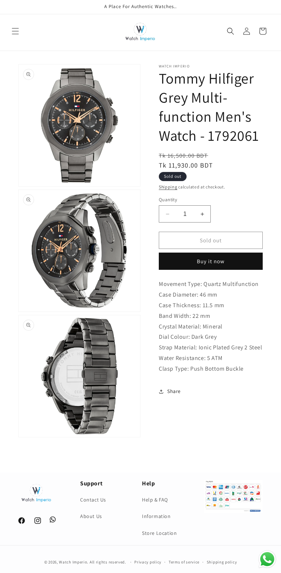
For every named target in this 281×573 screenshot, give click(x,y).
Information (156, 516)
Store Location (159, 533)
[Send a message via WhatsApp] (267, 559)
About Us (91, 516)
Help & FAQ (155, 499)
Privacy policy (147, 562)
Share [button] (174, 391)
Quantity (168, 199)
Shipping (168, 187)
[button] (15, 31)
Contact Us (93, 499)
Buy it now (211, 261)
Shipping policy (222, 562)
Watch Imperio (73, 562)
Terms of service (184, 562)
